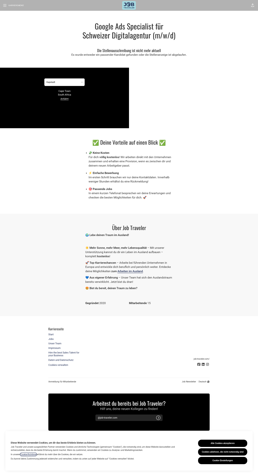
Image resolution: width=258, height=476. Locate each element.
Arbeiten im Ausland (130, 271)
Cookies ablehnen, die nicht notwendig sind (222, 452)
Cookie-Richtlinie (28, 454)
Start (51, 334)
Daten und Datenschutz (61, 360)
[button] (252, 5)
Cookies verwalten (58, 365)
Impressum (54, 348)
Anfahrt (64, 98)
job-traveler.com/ (202, 359)
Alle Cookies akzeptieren (223, 443)
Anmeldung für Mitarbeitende (62, 381)
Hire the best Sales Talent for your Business (63, 354)
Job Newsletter (189, 381)
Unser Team (54, 343)
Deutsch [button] (204, 381)
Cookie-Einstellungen (222, 460)
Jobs (51, 339)
